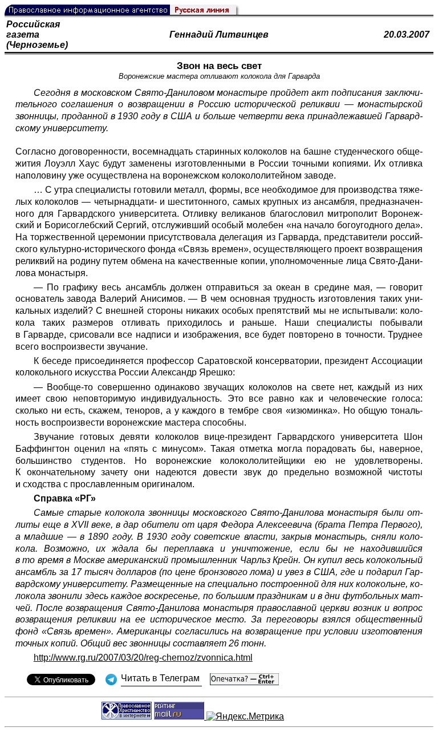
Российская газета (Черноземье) (37, 34)
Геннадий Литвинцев (219, 34)
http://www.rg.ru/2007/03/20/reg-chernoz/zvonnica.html (143, 657)
